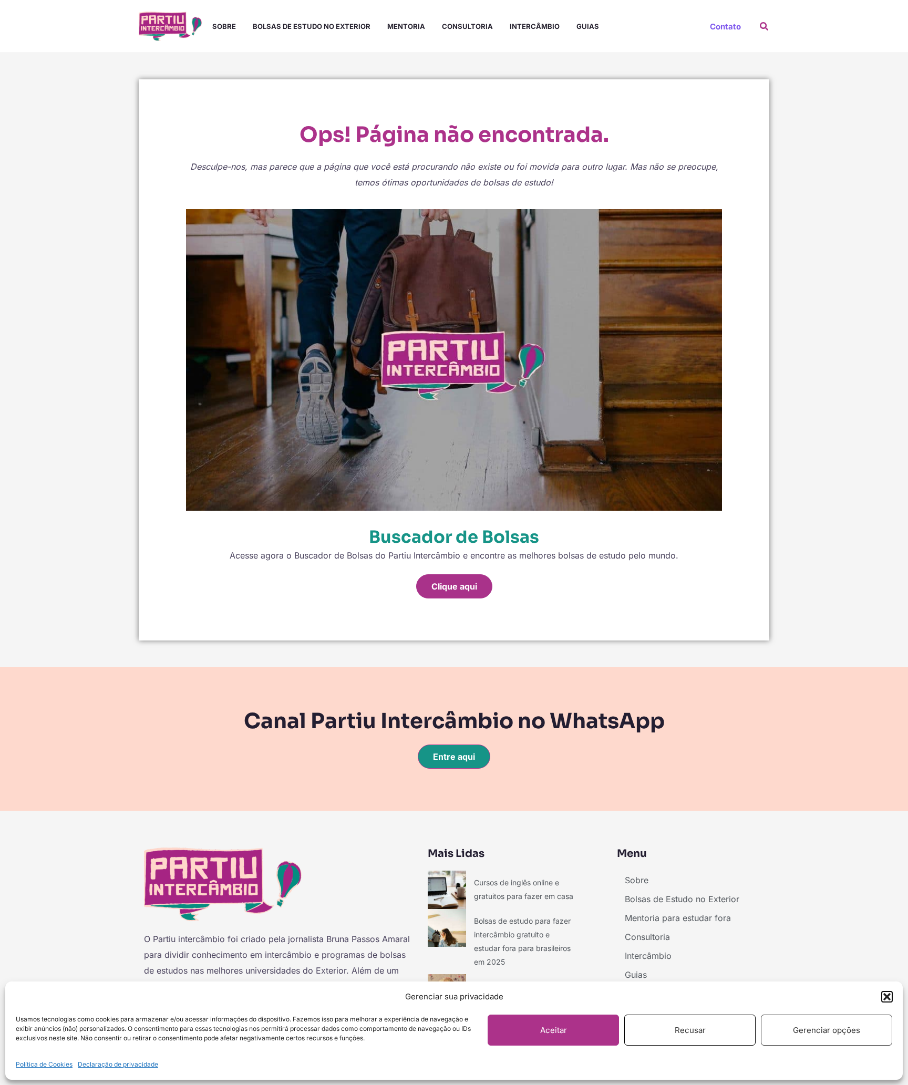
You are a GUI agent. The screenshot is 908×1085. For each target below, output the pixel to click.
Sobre (224, 26)
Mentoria (406, 26)
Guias (587, 26)
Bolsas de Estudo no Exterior (311, 26)
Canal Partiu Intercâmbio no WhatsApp (454, 721)
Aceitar (553, 1030)
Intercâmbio (535, 26)
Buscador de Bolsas (454, 536)
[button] (887, 996)
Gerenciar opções (826, 1030)
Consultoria (467, 26)
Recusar (690, 1030)
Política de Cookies (44, 1064)
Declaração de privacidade (118, 1064)
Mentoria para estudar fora (678, 918)
